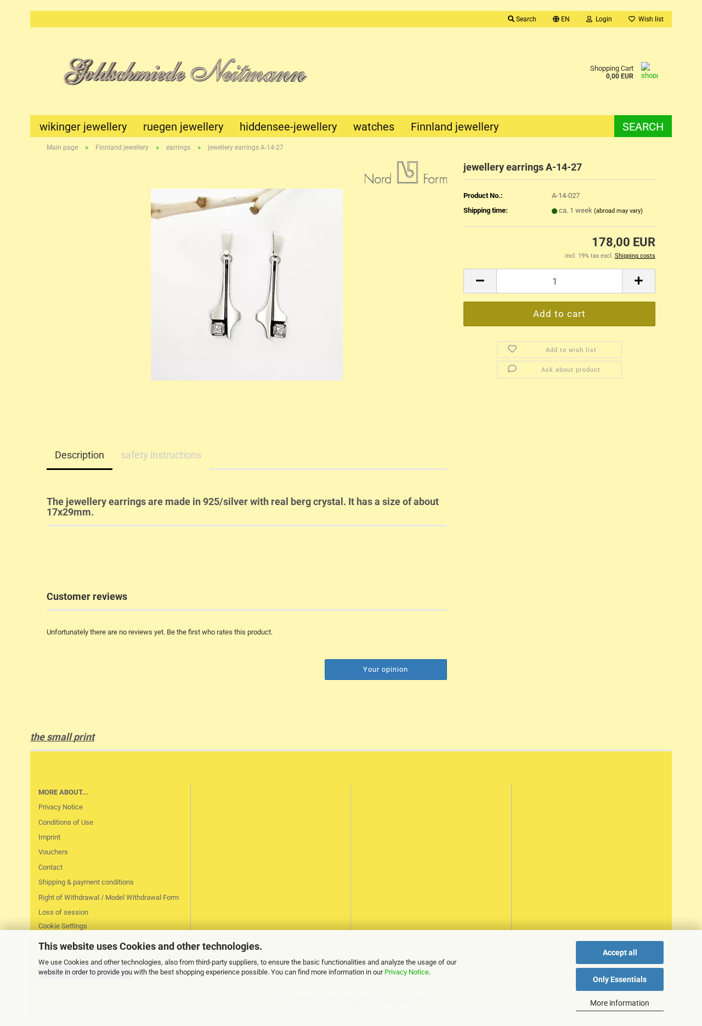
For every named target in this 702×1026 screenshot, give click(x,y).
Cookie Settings (62, 926)
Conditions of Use (65, 822)
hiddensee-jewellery (288, 126)
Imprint (49, 837)
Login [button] (602, 19)
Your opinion (385, 669)
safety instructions (161, 455)
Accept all (620, 952)
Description (79, 455)
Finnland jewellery (455, 126)
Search (643, 126)
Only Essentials (620, 979)
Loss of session (63, 912)
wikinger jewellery (83, 126)
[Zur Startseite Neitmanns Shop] (190, 71)
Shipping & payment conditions (86, 882)
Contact (50, 867)
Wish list (649, 19)
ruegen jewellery (183, 126)
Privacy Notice (406, 972)
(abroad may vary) (618, 210)
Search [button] (525, 19)
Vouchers (53, 852)
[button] (561, 19)
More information (619, 1003)
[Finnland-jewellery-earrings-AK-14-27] (247, 284)
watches (373, 126)
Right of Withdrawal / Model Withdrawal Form (108, 897)
